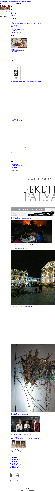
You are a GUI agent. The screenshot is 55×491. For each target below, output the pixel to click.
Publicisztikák (12, 1)
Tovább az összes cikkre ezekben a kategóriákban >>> (18, 82)
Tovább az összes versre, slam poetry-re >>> (16, 32)
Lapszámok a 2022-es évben (14, 473)
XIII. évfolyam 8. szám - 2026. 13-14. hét (15, 463)
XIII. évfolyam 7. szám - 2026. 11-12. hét (15, 464)
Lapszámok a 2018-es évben (14, 477)
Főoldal (1, 1)
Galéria (23, 1)
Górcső (19, 1)
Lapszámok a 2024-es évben (14, 471)
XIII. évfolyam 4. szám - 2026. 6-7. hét (15, 466)
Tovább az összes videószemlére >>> (15, 15)
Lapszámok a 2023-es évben (14, 472)
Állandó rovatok (16, 1)
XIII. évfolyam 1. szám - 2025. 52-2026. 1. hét (16, 468)
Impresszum (29, 1)
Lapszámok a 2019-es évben (14, 476)
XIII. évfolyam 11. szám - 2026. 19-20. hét (15, 461)
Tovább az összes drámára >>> (15, 51)
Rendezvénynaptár (26, 1)
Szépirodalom (8, 1)
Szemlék (21, 1)
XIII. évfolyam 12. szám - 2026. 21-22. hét (15, 460)
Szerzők (6, 1)
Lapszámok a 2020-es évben (14, 475)
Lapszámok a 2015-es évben (14, 479)
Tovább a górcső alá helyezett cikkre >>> (16, 60)
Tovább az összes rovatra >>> (14, 167)
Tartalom (3, 1)
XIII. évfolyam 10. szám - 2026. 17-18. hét (15, 462)
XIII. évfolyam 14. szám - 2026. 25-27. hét (15, 459)
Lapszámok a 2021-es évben (14, 474)
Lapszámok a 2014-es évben (14, 480)
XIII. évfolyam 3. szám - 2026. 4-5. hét (15, 467)
